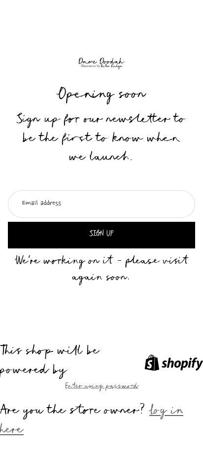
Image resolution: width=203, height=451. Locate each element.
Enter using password (101, 386)
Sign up (101, 234)
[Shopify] (173, 362)
